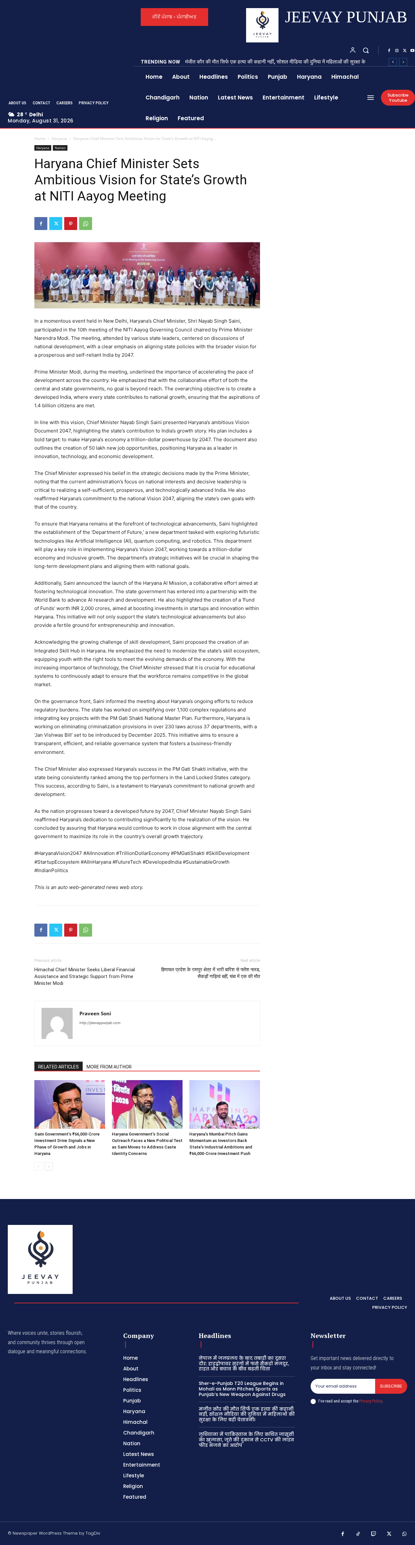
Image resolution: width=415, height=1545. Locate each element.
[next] (403, 62)
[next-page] (49, 1166)
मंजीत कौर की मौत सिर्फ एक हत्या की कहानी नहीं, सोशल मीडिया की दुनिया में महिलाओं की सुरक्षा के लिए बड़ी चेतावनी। (247, 1414)
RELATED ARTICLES (58, 1066)
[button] (366, 50)
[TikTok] (358, 1534)
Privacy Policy (370, 1401)
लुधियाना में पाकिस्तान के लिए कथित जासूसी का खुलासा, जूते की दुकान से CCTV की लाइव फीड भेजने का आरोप (246, 1439)
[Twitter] (405, 51)
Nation (60, 147)
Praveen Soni (95, 1013)
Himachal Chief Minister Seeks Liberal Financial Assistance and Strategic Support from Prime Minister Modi (84, 976)
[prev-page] (38, 1166)
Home (39, 138)
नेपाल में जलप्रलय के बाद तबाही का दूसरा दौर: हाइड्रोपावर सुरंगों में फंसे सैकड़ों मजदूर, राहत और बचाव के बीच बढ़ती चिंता (244, 1363)
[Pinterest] (70, 223)
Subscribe (391, 1386)
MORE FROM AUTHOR (109, 1066)
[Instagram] (397, 51)
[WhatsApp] (85, 223)
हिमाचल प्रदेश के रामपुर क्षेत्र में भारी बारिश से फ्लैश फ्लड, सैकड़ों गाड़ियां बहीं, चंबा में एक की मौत (210, 973)
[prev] (393, 62)
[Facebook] (389, 51)
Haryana (59, 138)
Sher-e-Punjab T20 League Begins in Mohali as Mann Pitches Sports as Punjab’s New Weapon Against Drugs (242, 1389)
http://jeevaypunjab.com (100, 1022)
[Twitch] (374, 1534)
